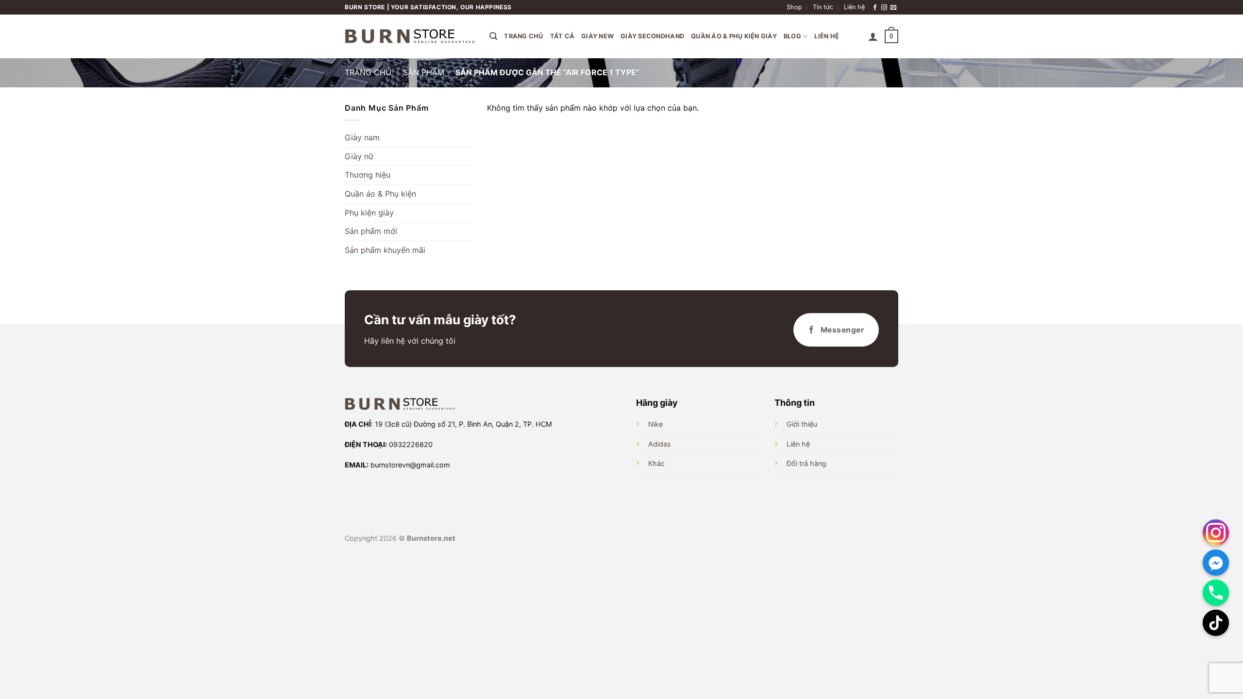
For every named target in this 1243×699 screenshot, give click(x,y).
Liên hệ (854, 7)
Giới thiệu (802, 424)
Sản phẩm (423, 72)
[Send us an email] (893, 7)
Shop (794, 7)
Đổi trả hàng (806, 463)
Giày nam (362, 137)
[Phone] (1216, 593)
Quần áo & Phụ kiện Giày (734, 36)
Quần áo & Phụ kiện (380, 194)
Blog (792, 36)
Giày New (597, 36)
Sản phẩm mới (371, 231)
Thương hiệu (367, 175)
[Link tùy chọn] (1216, 532)
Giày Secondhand (652, 36)
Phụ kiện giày (369, 212)
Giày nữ (359, 156)
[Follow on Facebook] (875, 7)
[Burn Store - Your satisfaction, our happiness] (410, 36)
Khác (656, 463)
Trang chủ (523, 36)
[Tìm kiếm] (493, 36)
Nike (655, 424)
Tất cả (562, 36)
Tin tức (823, 7)
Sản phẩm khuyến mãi (385, 250)
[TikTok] (1216, 623)
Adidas (659, 444)
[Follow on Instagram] (884, 7)
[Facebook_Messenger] (1216, 562)
